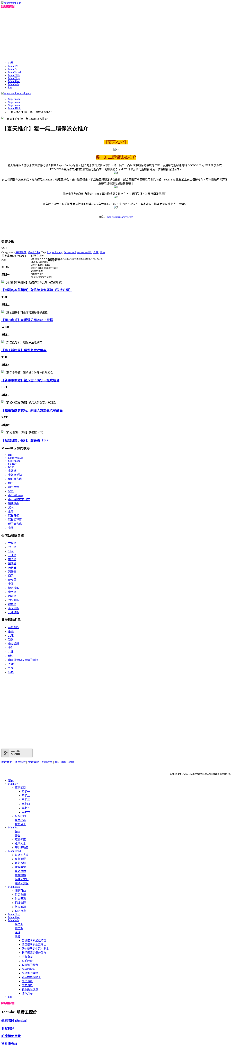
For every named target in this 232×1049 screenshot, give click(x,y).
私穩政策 (47, 762)
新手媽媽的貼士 (31, 977)
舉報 (71, 762)
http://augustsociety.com (120, 216)
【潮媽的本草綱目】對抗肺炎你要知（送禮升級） (36, 290)
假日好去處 (15, 479)
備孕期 (19, 924)
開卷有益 (20, 890)
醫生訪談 (20, 820)
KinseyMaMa (15, 457)
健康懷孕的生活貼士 (34, 944)
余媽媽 (12, 470)
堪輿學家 (20, 839)
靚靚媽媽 (20, 252)
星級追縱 (20, 858)
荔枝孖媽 (13, 515)
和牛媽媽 (13, 487)
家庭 (11, 491)
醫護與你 (20, 871)
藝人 (17, 831)
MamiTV (13, 66)
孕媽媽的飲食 (30, 965)
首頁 (11, 62)
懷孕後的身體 (30, 973)
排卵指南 (27, 956)
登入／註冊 (8, 6)
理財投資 (20, 910)
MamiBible (14, 75)
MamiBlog (14, 78)
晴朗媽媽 (13, 503)
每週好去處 (22, 854)
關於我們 (6, 762)
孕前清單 (27, 985)
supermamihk (84, 252)
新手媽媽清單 (30, 989)
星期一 (26, 791)
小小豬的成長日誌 (19, 499)
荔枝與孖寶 (15, 519)
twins (11, 466)
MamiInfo (13, 84)
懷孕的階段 (28, 969)
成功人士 (20, 843)
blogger (12, 463)
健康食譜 (20, 894)
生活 (11, 511)
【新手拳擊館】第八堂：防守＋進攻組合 (30, 380)
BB (10, 454)
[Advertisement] (116, 34)
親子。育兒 (22, 883)
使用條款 (20, 762)
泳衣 (96, 252)
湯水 (11, 507)
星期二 (26, 795)
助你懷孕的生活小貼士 (35, 948)
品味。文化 (22, 879)
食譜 (11, 527)
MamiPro (13, 69)
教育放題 (20, 906)
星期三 (26, 799)
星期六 (26, 812)
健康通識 (20, 898)
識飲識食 (20, 867)
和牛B (11, 483)
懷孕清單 (27, 981)
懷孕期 (19, 928)
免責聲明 (34, 762)
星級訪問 (20, 816)
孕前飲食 (27, 960)
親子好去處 (15, 523)
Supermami (14, 99)
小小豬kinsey (15, 495)
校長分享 (20, 824)
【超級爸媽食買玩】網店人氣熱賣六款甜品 (32, 410)
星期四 (26, 803)
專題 (17, 936)
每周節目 (20, 787)
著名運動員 (22, 847)
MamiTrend (14, 72)
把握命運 (20, 902)
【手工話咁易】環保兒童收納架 (24, 350)
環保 (102, 252)
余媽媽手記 (15, 474)
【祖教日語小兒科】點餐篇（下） (25, 440)
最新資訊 (20, 863)
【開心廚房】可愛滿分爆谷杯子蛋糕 (27, 320)
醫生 (17, 835)
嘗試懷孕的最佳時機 (34, 940)
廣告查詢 (60, 762)
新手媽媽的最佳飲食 (34, 952)
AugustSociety (54, 252)
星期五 (26, 808)
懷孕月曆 (27, 993)
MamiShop (14, 81)
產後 (17, 932)
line (10, 87)
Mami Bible (14, 108)
